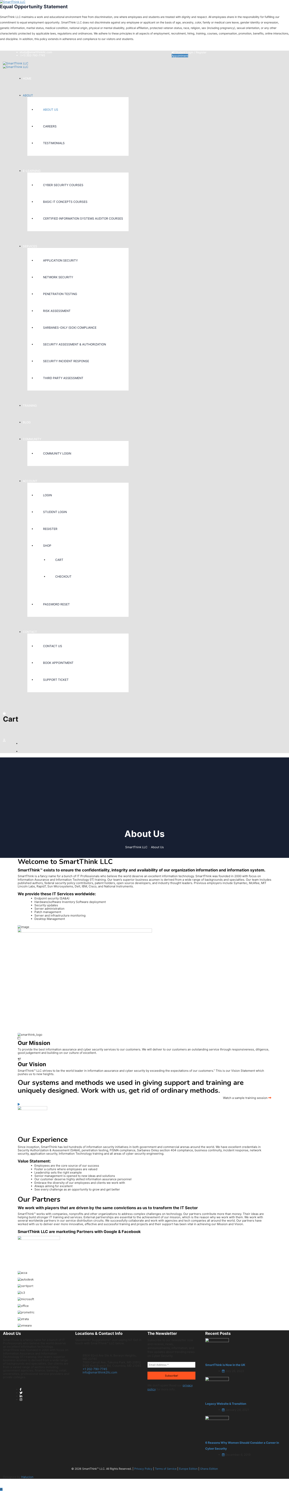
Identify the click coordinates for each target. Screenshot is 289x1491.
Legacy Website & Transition (225, 1404)
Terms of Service (166, 1468)
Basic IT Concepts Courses (65, 202)
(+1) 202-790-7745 (32, 55)
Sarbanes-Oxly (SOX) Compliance (70, 327)
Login (47, 495)
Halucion (27, 1477)
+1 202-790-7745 (95, 1369)
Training (30, 405)
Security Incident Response (66, 361)
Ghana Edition (209, 1468)
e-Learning (31, 171)
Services (30, 246)
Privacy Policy (143, 1468)
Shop (47, 545)
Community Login (57, 453)
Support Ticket (56, 680)
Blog (27, 422)
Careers (50, 126)
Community (32, 439)
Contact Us (52, 646)
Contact (30, 632)
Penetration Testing (60, 294)
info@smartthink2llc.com (100, 1372)
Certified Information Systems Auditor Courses (83, 218)
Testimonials (54, 143)
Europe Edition (188, 1468)
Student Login (55, 512)
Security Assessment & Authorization (74, 344)
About (28, 95)
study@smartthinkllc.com (36, 52)
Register (50, 529)
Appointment (180, 55)
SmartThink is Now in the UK (225, 1365)
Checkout (63, 576)
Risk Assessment (57, 311)
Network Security (58, 277)
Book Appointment (58, 663)
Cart (59, 560)
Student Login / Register (190, 52)
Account (30, 481)
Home (27, 78)
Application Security (60, 260)
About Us (50, 109)
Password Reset (56, 604)
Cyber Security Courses (63, 185)
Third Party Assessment (63, 378)
